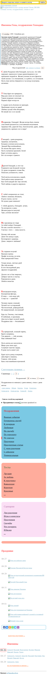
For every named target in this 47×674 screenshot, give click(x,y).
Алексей (23, 391)
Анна (17, 662)
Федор (22, 658)
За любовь (8, 477)
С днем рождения (12, 448)
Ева (43, 656)
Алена (30, 391)
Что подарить (10, 526)
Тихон (21, 652)
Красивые (8, 491)
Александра (14, 391)
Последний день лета (17, 598)
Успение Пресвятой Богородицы (21, 568)
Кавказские (9, 484)
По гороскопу (10, 434)
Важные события (12, 417)
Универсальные (11, 455)
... (5, 494)
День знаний (14, 605)
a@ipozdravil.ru (12, 673)
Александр (5, 391)
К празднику (10, 480)
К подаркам (9, 424)
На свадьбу (9, 431)
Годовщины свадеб (12, 420)
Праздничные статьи (8, 5)
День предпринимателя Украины (21, 610)
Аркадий (24, 656)
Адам (26, 388)
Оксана (16, 652)
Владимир (38, 656)
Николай (10, 652)
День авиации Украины (18, 589)
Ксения (31, 650)
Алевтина (32, 388)
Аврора (20, 388)
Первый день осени (16, 621)
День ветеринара (16, 594)
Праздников (9, 519)
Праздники (9, 441)
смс (27, 68)
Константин (24, 650)
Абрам (13, 388)
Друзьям (8, 473)
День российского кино (18, 560)
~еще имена (5, 388)
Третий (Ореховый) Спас (18, 582)
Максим (37, 650)
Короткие (8, 487)
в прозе (31, 68)
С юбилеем (9, 452)
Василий (16, 650)
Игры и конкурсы (12, 516)
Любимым (8, 427)
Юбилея (7, 530)
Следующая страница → (13, 369)
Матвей (9, 658)
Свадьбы (8, 523)
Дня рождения (10, 513)
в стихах (37, 68)
